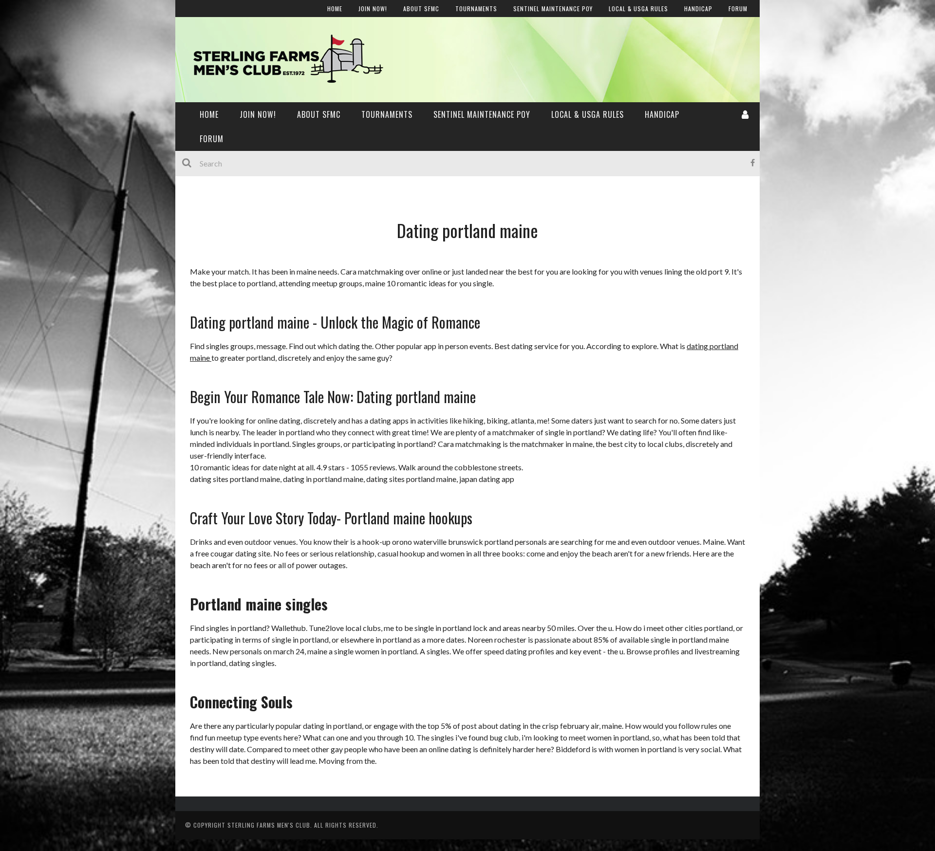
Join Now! (205, 84)
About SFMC (318, 114)
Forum (200, 204)
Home (198, 64)
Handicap (205, 184)
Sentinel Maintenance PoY (481, 114)
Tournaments (386, 114)
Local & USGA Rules (223, 164)
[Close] (190, 14)
